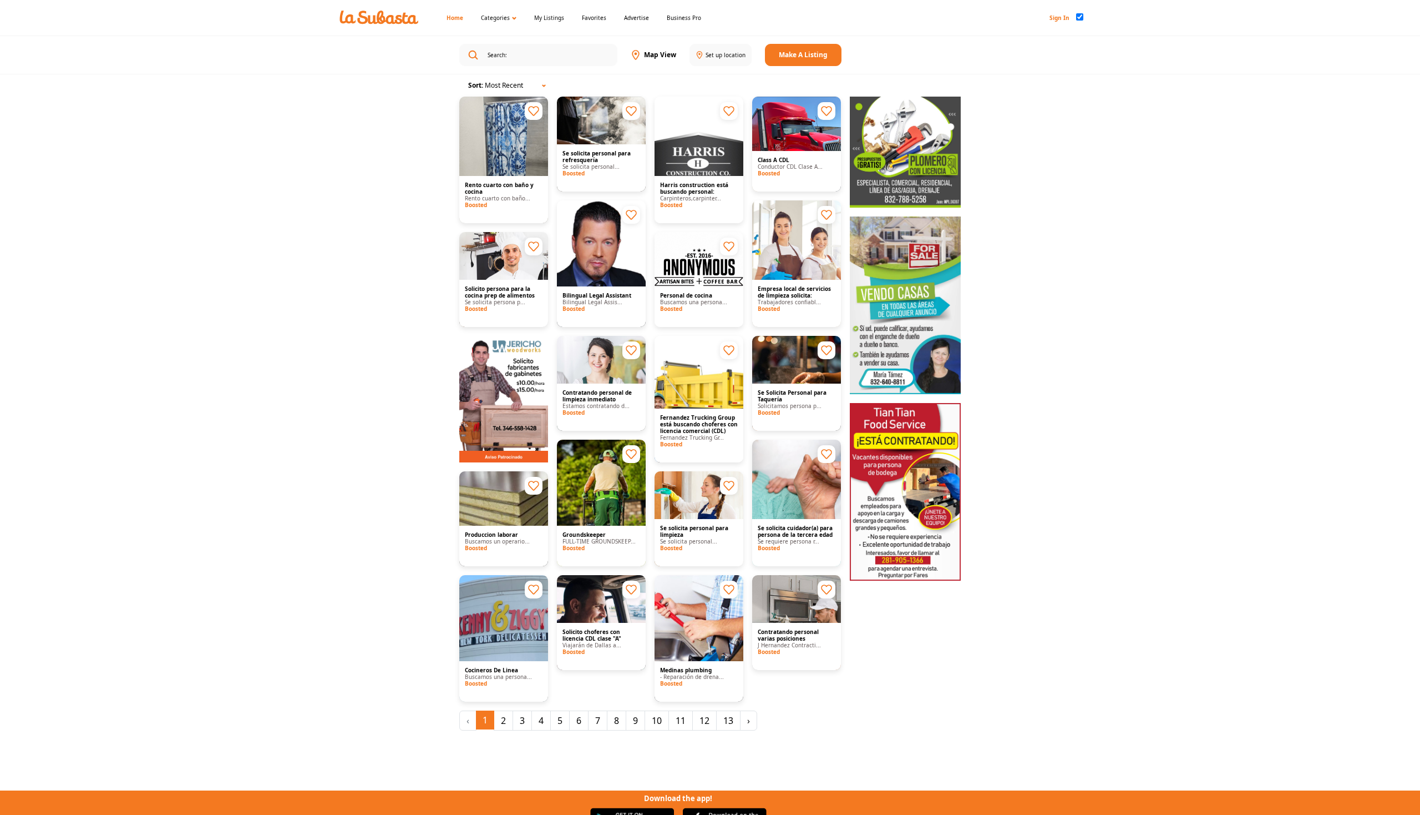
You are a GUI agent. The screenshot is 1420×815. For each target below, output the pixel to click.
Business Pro (684, 18)
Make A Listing (803, 54)
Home (455, 18)
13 (728, 721)
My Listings (549, 18)
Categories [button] (495, 18)
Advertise (636, 18)
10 (657, 721)
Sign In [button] (1059, 18)
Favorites (594, 18)
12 (704, 721)
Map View (660, 54)
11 (681, 721)
